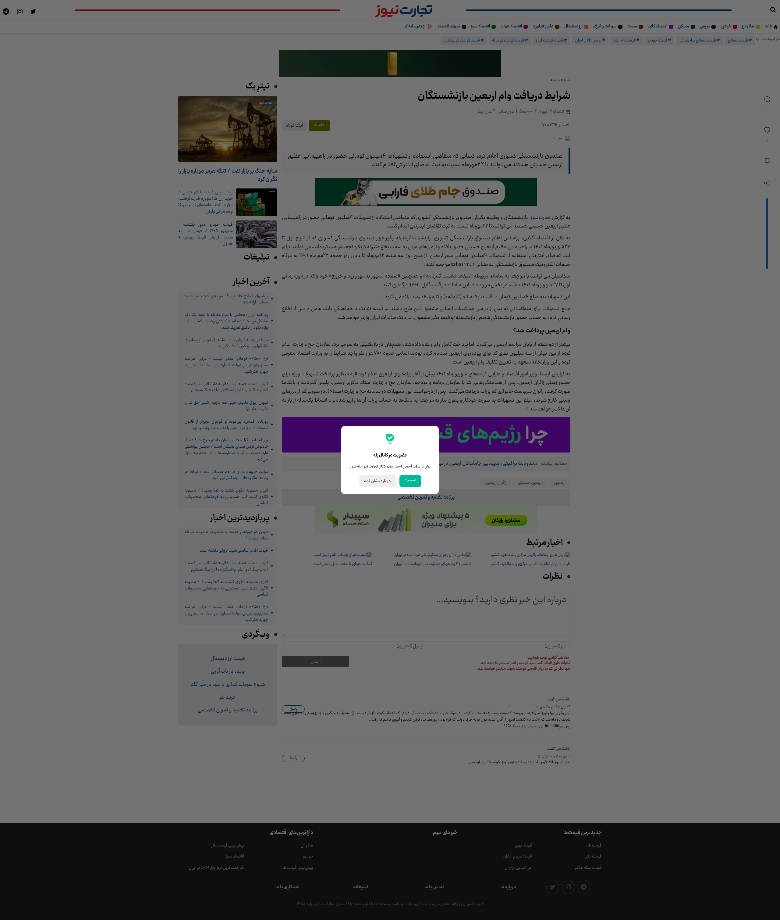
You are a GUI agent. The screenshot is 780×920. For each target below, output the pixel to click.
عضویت (410, 480)
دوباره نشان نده (377, 481)
